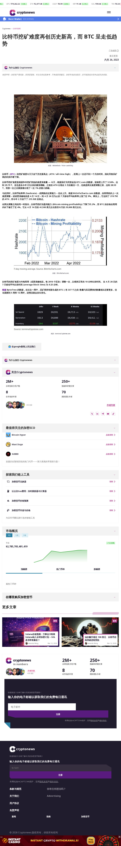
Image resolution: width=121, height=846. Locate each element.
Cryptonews (6, 29)
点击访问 (109, 435)
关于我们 (14, 796)
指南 (48, 816)
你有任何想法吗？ (56, 788)
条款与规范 (15, 788)
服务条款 (103, 720)
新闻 (14, 816)
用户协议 (14, 803)
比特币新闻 (17, 29)
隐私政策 (94, 720)
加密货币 (85, 816)
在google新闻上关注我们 (23, 346)
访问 (111, 482)
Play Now (91, 840)
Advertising (54, 796)
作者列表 (111, 405)
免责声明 (14, 810)
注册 (58, 714)
